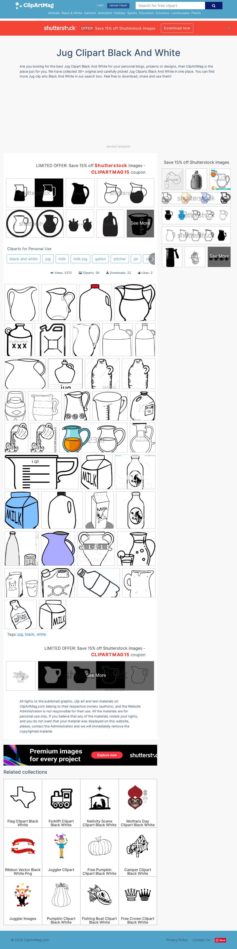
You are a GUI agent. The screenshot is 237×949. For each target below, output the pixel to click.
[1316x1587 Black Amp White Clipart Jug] (22, 304)
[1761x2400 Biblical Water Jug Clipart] (86, 342)
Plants (196, 13)
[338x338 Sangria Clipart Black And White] (136, 550)
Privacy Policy (177, 940)
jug (48, 259)
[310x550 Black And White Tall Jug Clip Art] (145, 341)
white (41, 634)
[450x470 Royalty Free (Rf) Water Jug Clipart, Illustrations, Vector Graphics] (96, 550)
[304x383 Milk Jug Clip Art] (95, 304)
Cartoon (90, 13)
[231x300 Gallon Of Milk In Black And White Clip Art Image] (142, 407)
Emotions (162, 13)
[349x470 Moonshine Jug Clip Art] (18, 342)
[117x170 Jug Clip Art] (16, 440)
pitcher (120, 259)
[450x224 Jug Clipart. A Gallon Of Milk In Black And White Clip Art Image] (93, 440)
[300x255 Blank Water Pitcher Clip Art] (25, 376)
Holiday (119, 13)
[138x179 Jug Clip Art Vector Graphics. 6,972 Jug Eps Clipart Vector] (44, 440)
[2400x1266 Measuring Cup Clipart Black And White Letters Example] (41, 474)
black (29, 634)
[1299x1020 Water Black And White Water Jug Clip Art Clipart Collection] (98, 585)
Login (100, 5)
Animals (54, 13)
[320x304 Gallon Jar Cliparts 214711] (110, 407)
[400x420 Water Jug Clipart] (52, 342)
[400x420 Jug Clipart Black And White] (20, 616)
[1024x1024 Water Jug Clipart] (57, 585)
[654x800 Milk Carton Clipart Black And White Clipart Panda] (22, 512)
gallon (100, 259)
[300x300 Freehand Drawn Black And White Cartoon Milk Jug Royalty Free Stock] (138, 584)
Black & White (72, 13)
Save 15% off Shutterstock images (196, 162)
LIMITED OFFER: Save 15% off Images (89, 165)
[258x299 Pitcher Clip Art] (58, 550)
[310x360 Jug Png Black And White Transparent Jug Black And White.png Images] (59, 304)
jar (136, 259)
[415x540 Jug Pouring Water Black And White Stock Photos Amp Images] (142, 439)
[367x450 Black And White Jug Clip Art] (118, 342)
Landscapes (180, 13)
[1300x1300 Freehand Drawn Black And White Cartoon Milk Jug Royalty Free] (45, 408)
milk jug (80, 259)
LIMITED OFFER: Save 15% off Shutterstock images (93, 648)
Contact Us (201, 940)
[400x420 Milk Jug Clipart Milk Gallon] (135, 512)
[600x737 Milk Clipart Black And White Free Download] (52, 616)
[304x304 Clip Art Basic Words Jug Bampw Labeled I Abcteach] (65, 376)
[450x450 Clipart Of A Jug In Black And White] (102, 376)
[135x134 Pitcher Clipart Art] (135, 304)
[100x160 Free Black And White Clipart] (15, 407)
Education (146, 13)
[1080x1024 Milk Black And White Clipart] (135, 474)
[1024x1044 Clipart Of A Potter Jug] (138, 376)
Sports (132, 13)
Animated (105, 13)
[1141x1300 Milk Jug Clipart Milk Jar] (22, 550)
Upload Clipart (118, 5)
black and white (23, 259)
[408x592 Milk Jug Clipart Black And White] (99, 512)
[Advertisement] (115, 113)
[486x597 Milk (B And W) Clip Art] (96, 474)
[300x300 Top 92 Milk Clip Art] (21, 585)
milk (62, 259)
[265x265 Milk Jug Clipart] (62, 512)
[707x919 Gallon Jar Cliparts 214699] (77, 407)
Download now (177, 28)
